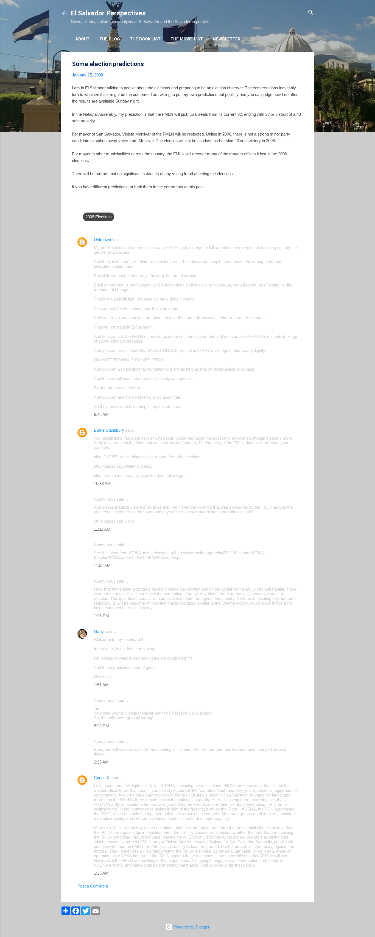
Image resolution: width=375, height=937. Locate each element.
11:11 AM (102, 529)
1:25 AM (101, 873)
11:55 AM (102, 565)
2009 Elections (98, 216)
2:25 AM (101, 762)
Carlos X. (102, 777)
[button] (299, 64)
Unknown (102, 239)
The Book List (145, 39)
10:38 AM (102, 483)
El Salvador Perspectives (108, 13)
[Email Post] (86, 205)
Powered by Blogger (190, 927)
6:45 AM (101, 414)
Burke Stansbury (109, 430)
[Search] (310, 13)
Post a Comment (92, 886)
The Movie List (186, 39)
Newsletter (226, 39)
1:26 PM (101, 615)
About (82, 39)
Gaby (99, 631)
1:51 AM (101, 684)
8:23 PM (101, 725)
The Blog (109, 39)
